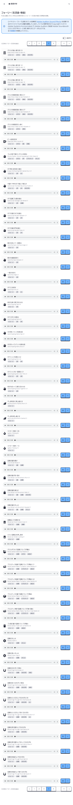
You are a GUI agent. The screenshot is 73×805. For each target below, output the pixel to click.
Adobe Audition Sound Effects (49, 21)
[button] (69, 3)
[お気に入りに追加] (4, 52)
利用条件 (13, 31)
